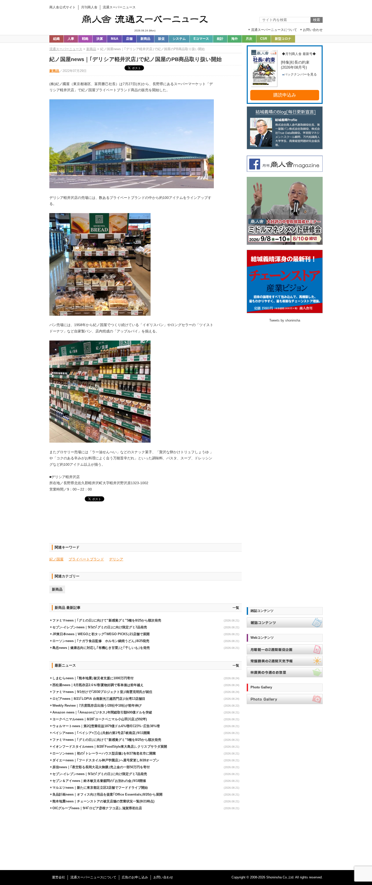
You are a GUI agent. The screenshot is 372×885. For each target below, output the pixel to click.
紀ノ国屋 (56, 559)
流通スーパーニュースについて (93, 877)
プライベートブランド (86, 559)
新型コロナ (283, 39)
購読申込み (284, 95)
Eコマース (201, 39)
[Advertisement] (145, 525)
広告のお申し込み (135, 877)
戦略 (85, 39)
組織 (56, 39)
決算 (99, 39)
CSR (263, 39)
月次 (249, 39)
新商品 (145, 39)
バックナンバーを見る (300, 74)
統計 (220, 39)
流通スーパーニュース (65, 49)
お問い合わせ (163, 877)
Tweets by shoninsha (284, 320)
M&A (114, 39)
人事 (71, 39)
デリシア (116, 559)
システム (179, 39)
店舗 (129, 39)
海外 (234, 39)
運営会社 (58, 877)
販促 (161, 39)
